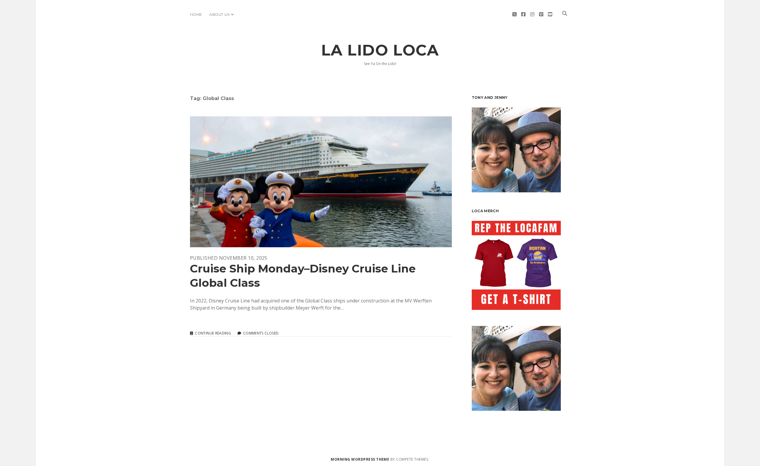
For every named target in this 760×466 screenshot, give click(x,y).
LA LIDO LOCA (380, 50)
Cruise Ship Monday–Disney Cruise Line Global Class (321, 181)
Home (196, 14)
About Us (219, 14)
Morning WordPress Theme (360, 459)
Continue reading (213, 333)
